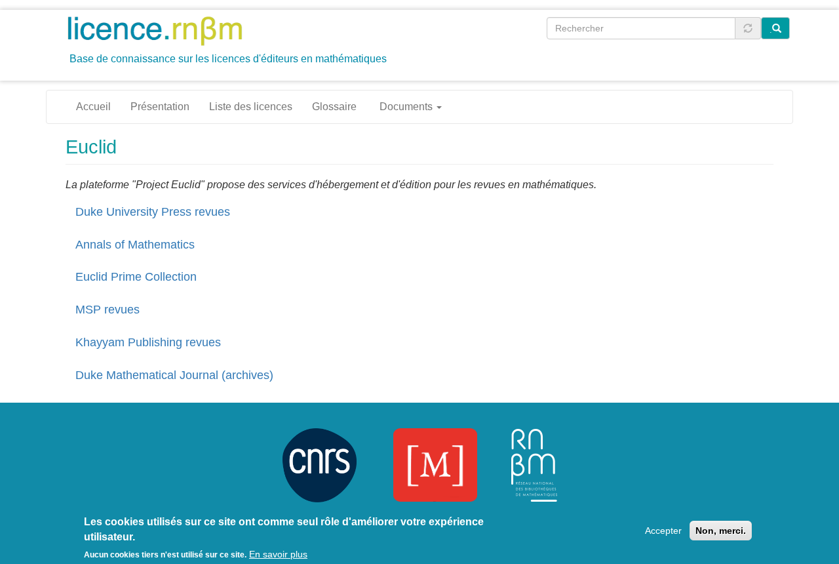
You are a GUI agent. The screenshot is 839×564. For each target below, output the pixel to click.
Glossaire (334, 106)
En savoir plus (278, 554)
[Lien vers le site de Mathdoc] (435, 464)
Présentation (159, 106)
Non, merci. (720, 530)
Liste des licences (250, 106)
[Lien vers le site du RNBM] (534, 464)
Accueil (93, 106)
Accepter (663, 530)
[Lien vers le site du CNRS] (319, 464)
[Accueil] (159, 30)
